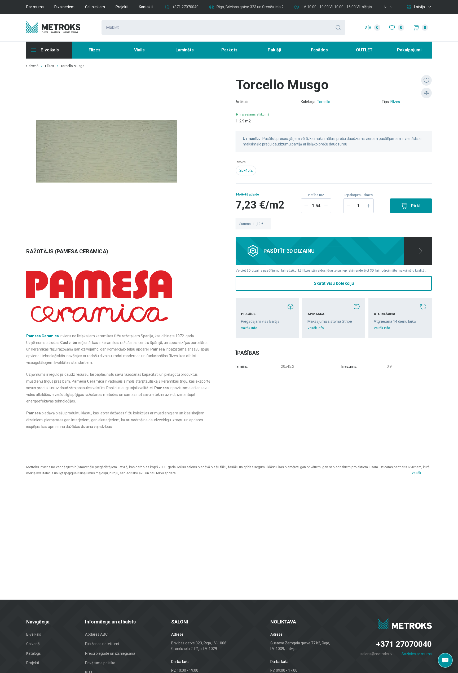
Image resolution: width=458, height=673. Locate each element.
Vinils (139, 49)
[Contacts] (445, 660)
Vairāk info (249, 328)
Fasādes (319, 49)
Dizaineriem (64, 7)
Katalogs (33, 653)
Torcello (323, 102)
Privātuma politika (100, 663)
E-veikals (33, 634)
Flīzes (94, 49)
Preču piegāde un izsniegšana (110, 653)
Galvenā (33, 644)
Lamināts (184, 49)
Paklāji (274, 49)
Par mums (35, 7)
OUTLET (364, 49)
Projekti (122, 7)
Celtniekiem (95, 7)
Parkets (229, 49)
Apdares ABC (96, 634)
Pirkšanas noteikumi (102, 644)
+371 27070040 (185, 7)
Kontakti (146, 7)
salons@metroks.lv (376, 654)
